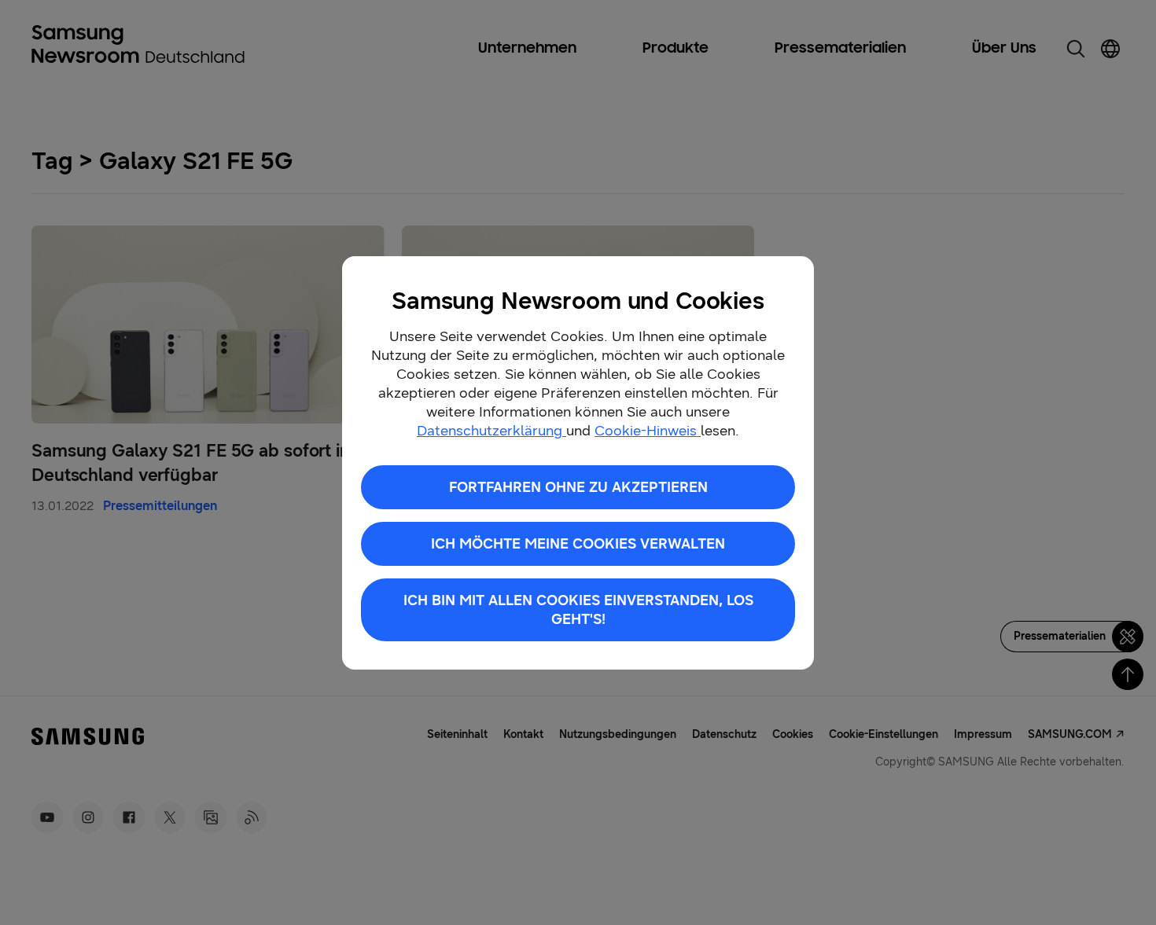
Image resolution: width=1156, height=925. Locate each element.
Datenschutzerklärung (491, 430)
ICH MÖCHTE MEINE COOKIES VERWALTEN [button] (578, 543)
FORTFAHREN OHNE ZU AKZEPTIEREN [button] (578, 487)
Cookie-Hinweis (648, 430)
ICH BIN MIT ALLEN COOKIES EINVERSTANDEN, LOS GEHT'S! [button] (578, 610)
